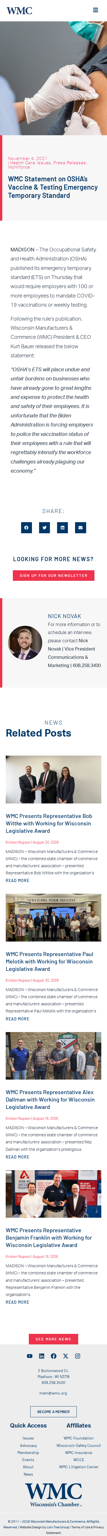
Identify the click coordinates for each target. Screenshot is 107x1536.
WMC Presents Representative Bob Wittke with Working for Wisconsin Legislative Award (49, 823)
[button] (26, 527)
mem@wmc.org (53, 1393)
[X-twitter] (65, 1356)
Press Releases (69, 162)
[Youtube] (29, 1356)
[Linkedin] (41, 1356)
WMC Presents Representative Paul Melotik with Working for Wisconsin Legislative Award (49, 961)
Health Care (22, 162)
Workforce (19, 167)
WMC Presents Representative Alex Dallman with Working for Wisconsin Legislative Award (50, 1099)
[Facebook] (53, 1356)
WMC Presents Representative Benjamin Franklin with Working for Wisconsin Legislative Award (49, 1237)
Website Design (31, 1527)
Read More (17, 880)
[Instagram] (77, 1356)
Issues (44, 162)
